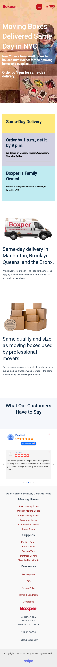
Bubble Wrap (28, 546)
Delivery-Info (28, 574)
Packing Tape (28, 551)
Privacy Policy (29, 588)
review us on (29, 443)
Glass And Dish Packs (29, 560)
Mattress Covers (28, 555)
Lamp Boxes (28, 529)
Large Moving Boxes (28, 515)
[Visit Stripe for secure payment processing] (28, 661)
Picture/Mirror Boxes (28, 524)
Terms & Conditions (28, 595)
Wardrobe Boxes (28, 520)
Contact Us (28, 601)
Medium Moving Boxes (28, 510)
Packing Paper (28, 542)
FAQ (29, 581)
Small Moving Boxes (28, 506)
